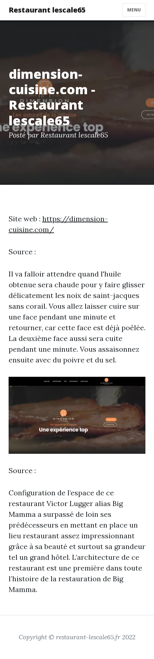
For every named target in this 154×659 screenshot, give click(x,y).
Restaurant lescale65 (47, 10)
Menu (134, 10)
